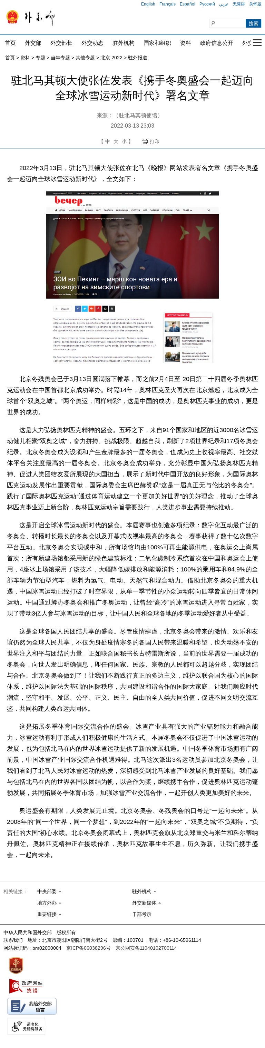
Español (187, 4)
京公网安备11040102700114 (146, 948)
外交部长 (61, 43)
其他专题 (85, 57)
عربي (223, 4)
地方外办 (47, 903)
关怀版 (255, 4)
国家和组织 (157, 43)
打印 (154, 141)
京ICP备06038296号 (88, 948)
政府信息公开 (216, 43)
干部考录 (141, 914)
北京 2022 (111, 57)
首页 (10, 43)
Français (167, 4)
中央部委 (47, 891)
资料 (185, 43)
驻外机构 (123, 43)
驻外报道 (137, 57)
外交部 (33, 43)
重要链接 (47, 914)
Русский (207, 4)
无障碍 (239, 4)
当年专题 (60, 57)
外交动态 (92, 43)
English (148, 4)
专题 (40, 57)
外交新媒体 (144, 903)
